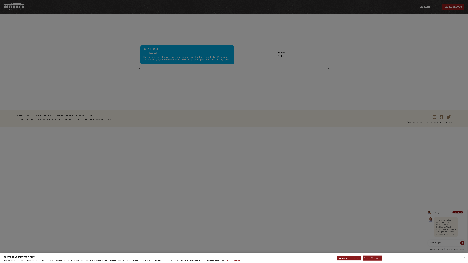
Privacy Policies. (234, 260)
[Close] (464, 257)
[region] (234, 258)
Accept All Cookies (372, 258)
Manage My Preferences (349, 258)
